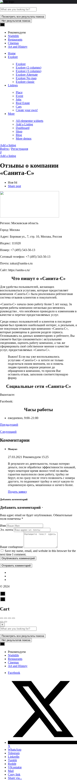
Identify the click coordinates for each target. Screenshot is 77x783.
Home (12, 53)
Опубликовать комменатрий (18, 558)
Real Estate (23, 103)
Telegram (14, 753)
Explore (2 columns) (28, 67)
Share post (14, 186)
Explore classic (25, 81)
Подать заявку (17, 491)
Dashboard (22, 128)
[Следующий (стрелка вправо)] (5, 621)
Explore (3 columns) (28, 71)
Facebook (14, 672)
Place (19, 92)
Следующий (8, 431)
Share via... (15, 778)
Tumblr (12, 760)
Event (19, 96)
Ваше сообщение (11, 547)
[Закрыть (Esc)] (1, 618)
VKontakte (15, 767)
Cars (19, 106)
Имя (3, 525)
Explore (13, 57)
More (11, 113)
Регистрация (19, 148)
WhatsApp (14, 749)
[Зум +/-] (13, 618)
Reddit (12, 763)
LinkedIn (13, 756)
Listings (13, 85)
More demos (23, 138)
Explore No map (26, 78)
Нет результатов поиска (16, 20)
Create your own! (27, 110)
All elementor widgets (29, 120)
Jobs (18, 99)
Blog (19, 135)
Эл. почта (6, 529)
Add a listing (8, 145)
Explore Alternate (27, 74)
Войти (4, 148)
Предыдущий (9, 424)
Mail (11, 771)
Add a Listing (24, 124)
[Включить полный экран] (9, 618)
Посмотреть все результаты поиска (23, 16)
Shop (19, 131)
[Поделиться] (5, 618)
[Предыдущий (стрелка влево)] (1, 621)
